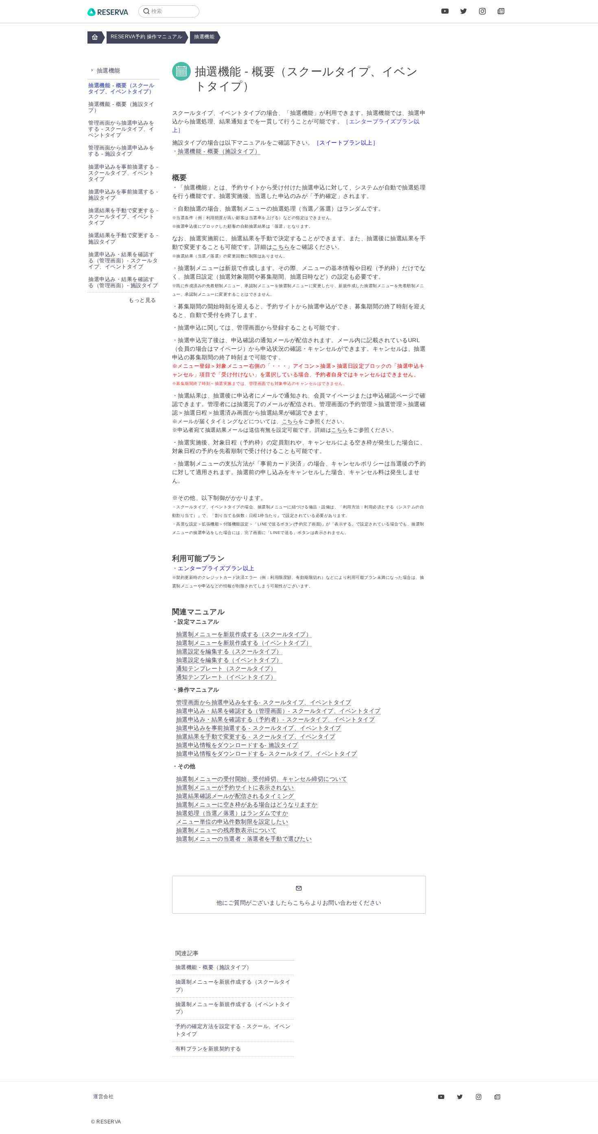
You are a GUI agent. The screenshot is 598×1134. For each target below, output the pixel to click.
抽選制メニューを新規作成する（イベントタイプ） (244, 643)
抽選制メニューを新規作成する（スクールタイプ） (244, 634)
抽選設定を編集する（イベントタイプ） (229, 660)
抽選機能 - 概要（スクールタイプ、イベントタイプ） (121, 88)
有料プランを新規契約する (208, 1049)
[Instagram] (482, 11)
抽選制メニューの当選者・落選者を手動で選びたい (244, 838)
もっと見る (142, 300)
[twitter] (463, 11)
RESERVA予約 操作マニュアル (147, 37)
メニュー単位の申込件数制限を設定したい (232, 821)
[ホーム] (107, 11)
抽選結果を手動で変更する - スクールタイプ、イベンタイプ (256, 736)
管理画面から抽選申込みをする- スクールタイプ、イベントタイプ (263, 702)
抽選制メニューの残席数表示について (226, 830)
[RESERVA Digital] (501, 11)
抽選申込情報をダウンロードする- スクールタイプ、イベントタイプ (266, 753)
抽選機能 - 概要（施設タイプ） (219, 151)
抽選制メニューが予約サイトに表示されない (235, 787)
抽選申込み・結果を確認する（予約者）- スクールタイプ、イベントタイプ (275, 719)
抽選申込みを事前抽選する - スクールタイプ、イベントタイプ (123, 173)
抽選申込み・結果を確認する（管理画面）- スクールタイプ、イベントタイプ (123, 261)
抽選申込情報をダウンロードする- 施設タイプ (237, 745)
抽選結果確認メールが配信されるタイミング (235, 796)
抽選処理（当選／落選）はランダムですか (232, 813)
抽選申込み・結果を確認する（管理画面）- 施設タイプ (123, 282)
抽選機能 (204, 37)
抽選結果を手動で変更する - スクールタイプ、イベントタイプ (123, 217)
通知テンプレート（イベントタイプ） (226, 677)
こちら (281, 247)
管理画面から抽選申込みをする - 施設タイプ (121, 151)
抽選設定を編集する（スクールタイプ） (229, 651)
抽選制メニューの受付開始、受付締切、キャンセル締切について (261, 779)
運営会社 (103, 1096)
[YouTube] (445, 11)
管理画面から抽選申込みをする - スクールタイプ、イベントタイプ (121, 129)
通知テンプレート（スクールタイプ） (226, 668)
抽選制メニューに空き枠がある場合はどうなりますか (247, 804)
